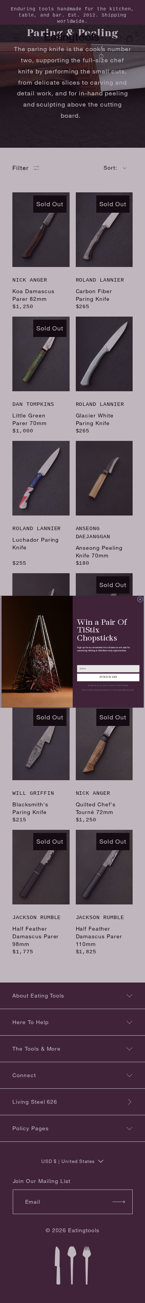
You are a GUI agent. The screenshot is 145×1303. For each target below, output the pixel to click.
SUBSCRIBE (108, 677)
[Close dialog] (140, 599)
